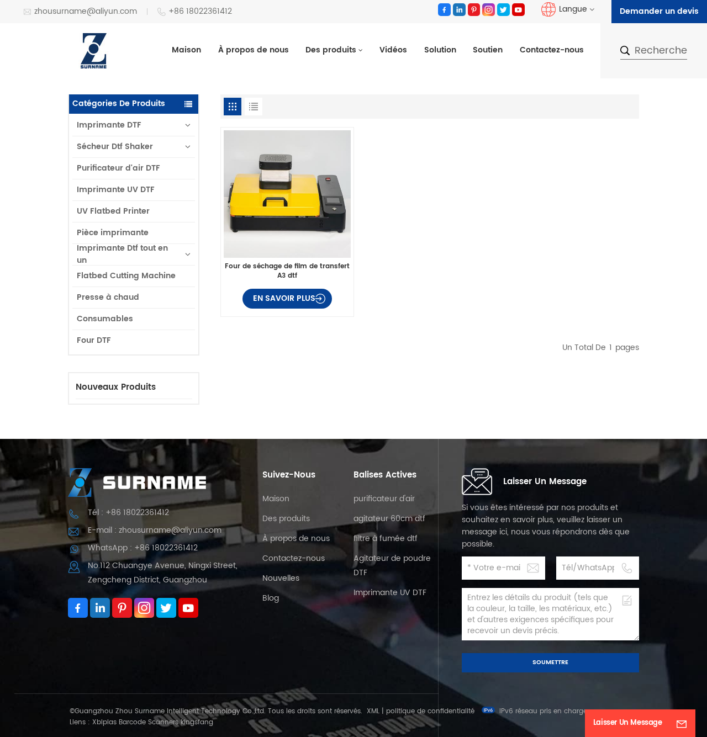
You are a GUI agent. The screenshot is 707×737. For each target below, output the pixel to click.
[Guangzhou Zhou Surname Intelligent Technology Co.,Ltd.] (94, 51)
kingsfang (197, 722)
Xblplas (104, 722)
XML (373, 711)
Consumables (105, 318)
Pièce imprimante (113, 232)
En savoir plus (284, 298)
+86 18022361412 (200, 12)
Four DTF (94, 340)
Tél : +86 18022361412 (128, 512)
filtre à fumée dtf (386, 538)
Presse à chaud (108, 297)
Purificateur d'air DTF (118, 168)
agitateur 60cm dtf (389, 518)
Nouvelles (280, 578)
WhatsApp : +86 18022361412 (143, 548)
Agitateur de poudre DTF (392, 565)
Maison (186, 50)
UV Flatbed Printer (113, 211)
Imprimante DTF (109, 125)
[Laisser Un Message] (681, 723)
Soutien (488, 50)
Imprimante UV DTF (116, 189)
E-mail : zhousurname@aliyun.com (154, 530)
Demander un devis (659, 11)
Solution (440, 50)
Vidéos (393, 50)
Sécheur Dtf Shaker (115, 146)
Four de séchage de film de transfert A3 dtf (287, 271)
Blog (270, 598)
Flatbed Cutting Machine (126, 275)
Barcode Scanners (148, 722)
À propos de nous (253, 50)
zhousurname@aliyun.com (85, 12)
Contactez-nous (552, 50)
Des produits (330, 50)
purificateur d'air (384, 498)
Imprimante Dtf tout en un (122, 254)
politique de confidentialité (430, 711)
